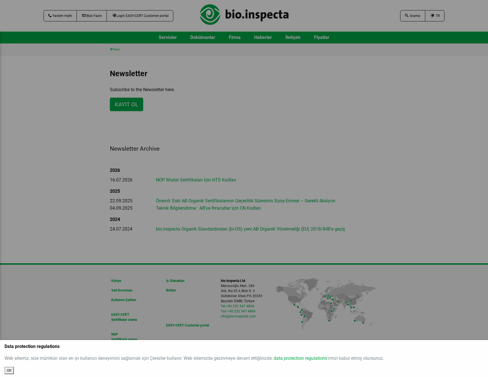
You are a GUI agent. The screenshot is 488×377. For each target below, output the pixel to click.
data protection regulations (300, 358)
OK (9, 370)
